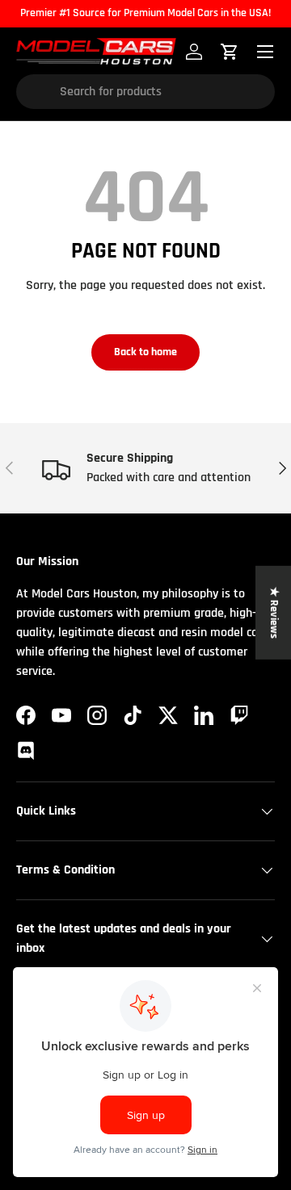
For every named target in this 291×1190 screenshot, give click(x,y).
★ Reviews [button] (274, 613)
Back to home (145, 352)
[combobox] (145, 91)
